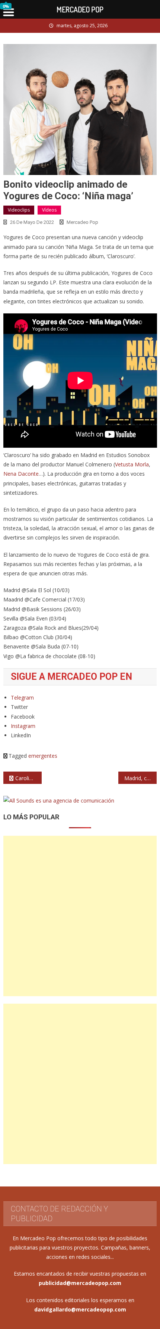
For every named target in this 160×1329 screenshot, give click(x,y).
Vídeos (49, 210)
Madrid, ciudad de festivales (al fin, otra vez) (140, 778)
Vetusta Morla (132, 464)
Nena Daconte (21, 473)
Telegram (22, 697)
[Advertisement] (80, 916)
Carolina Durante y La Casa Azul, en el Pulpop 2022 (28, 778)
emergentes (42, 755)
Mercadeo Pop (82, 222)
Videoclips (19, 210)
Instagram (23, 725)
